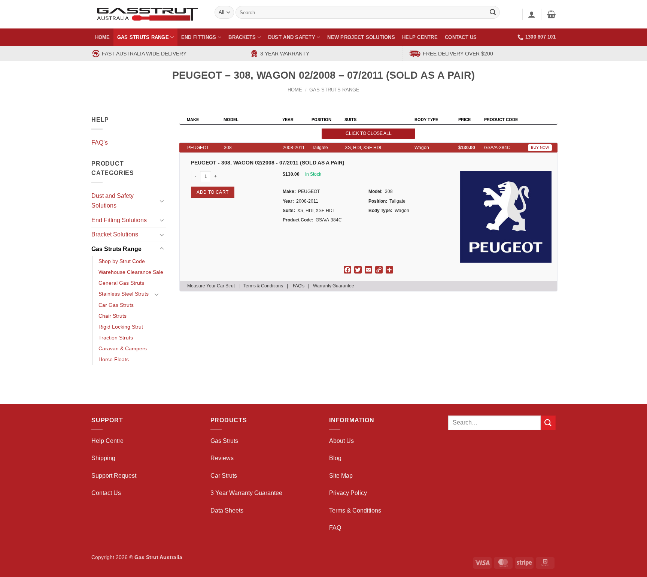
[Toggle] (161, 200)
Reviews (222, 458)
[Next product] (535, 80)
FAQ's (298, 285)
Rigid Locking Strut (120, 327)
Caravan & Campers (122, 348)
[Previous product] (549, 80)
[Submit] (548, 423)
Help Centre (420, 37)
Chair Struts (112, 316)
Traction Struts (115, 338)
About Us (341, 441)
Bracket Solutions (114, 234)
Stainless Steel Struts (123, 294)
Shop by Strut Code (121, 261)
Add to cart (212, 192)
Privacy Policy (348, 493)
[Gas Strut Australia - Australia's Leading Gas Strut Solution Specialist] (147, 14)
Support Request (113, 475)
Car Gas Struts (116, 305)
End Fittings (198, 37)
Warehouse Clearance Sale (130, 272)
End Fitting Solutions (119, 220)
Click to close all (369, 133)
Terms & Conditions (263, 285)
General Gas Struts (121, 283)
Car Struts (223, 475)
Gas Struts (224, 441)
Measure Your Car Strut (211, 285)
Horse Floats (113, 359)
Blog (335, 458)
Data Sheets (226, 510)
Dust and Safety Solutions (112, 201)
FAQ (335, 528)
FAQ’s (99, 142)
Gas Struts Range (143, 37)
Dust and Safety (291, 37)
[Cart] (551, 14)
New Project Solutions (361, 37)
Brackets (242, 37)
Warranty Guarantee (333, 285)
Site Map (341, 475)
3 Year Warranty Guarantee (246, 493)
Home (102, 37)
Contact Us (461, 37)
